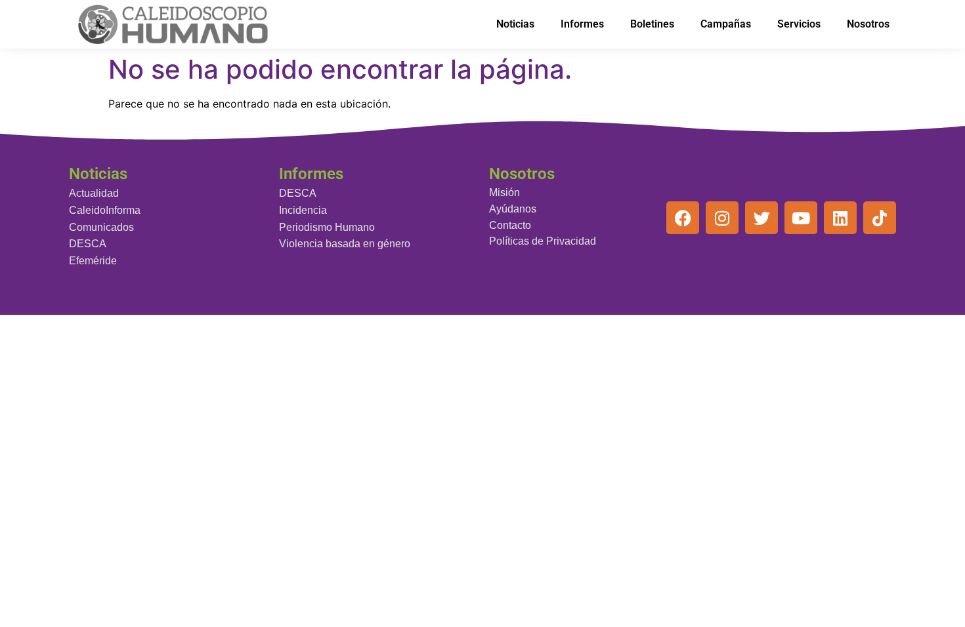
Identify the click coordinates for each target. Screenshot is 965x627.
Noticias (515, 24)
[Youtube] (800, 217)
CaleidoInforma (104, 210)
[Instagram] (722, 217)
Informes (582, 24)
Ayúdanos (512, 208)
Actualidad (94, 193)
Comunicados (101, 227)
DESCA (87, 243)
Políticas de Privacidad (542, 241)
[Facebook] (682, 217)
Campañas (725, 24)
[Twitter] (761, 217)
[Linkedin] (840, 217)
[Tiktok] (879, 217)
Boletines (652, 24)
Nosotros (868, 24)
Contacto (510, 225)
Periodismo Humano (327, 227)
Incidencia (303, 210)
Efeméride (93, 260)
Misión (504, 192)
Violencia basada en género (344, 243)
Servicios (799, 24)
